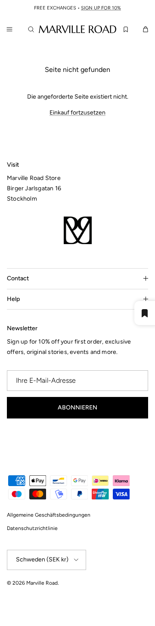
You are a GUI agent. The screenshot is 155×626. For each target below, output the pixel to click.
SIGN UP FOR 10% (101, 8)
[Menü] (9, 29)
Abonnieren (77, 407)
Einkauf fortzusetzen (77, 112)
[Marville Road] (77, 29)
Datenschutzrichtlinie (32, 528)
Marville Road (42, 583)
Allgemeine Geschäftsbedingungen (48, 515)
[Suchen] (32, 29)
